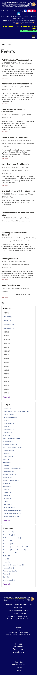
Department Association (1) (11, 516)
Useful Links (20, 18)
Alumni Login (20, 11)
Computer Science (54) (10, 553)
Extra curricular (18, 664)
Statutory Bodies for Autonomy (27, 20)
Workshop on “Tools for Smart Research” (14, 233)
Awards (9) (6, 495)
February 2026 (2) (9, 324)
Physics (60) (6, 574)
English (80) (6, 556)
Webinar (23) (7, 492)
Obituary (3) (6, 465)
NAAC (2, 16)
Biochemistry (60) (8, 532)
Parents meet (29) (8, 471)
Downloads (26, 16)
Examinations (18, 649)
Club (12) (6, 426)
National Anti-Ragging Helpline (10, 20)
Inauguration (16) (8, 450)
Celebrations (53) (8, 423)
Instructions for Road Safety (18, 632)
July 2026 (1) (8, 317)
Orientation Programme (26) (12, 468)
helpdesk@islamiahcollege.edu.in (20, 619)
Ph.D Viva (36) (7, 498)
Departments (18, 652)
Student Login (4, 11)
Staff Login (12, 11)
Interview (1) (7, 453)
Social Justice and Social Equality (15, 164)
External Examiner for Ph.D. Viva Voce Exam (17, 213)
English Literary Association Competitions (13, 110)
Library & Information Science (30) (13, 565)
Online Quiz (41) (8, 504)
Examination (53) (8, 441)
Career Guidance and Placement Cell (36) (16, 411)
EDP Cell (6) (6, 435)
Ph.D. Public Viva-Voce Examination (16, 60)
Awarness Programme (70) (11, 417)
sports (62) (6, 483)
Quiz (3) (5, 501)
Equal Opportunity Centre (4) (12, 438)
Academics (18, 646)
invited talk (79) (8, 456)
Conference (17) (8, 432)
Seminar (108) (7, 477)
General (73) (7, 408)
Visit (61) (6, 489)
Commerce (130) (8, 544)
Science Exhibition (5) (9, 474)
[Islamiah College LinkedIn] (18, 13)
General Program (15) (9, 507)
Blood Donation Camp (10, 285)
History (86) (6, 562)
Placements (18, 16)
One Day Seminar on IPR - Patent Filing (18, 191)
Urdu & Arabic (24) (9, 580)
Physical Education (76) (10, 571)
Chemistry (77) (7, 541)
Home (3, 44)
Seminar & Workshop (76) (11, 480)
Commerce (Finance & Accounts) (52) (14, 550)
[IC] (25, 11)
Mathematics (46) (8, 568)
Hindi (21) (6, 559)
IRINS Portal (15, 22)
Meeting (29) (7, 462)
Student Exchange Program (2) (12, 513)
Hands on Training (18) (10, 444)
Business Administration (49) (12, 538)
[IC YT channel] (31, 11)
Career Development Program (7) (13, 510)
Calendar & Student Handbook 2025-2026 (18, 635)
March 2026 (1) (8, 320)
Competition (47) (8, 429)
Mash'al (18, 627)
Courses (18, 644)
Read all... (7, 397)
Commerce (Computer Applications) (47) (15, 547)
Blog (18, 630)
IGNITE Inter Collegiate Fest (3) (12, 447)
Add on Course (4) (8, 414)
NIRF (12, 16)
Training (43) (7, 486)
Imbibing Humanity (9, 258)
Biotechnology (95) (9, 535)
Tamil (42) (6, 577)
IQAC (7, 16)
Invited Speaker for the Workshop (15, 137)
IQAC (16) (6, 459)
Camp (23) (6, 420)
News (18, 670)
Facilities (18, 662)
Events (19, 667)
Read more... (4, 78)
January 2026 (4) (9, 328)
